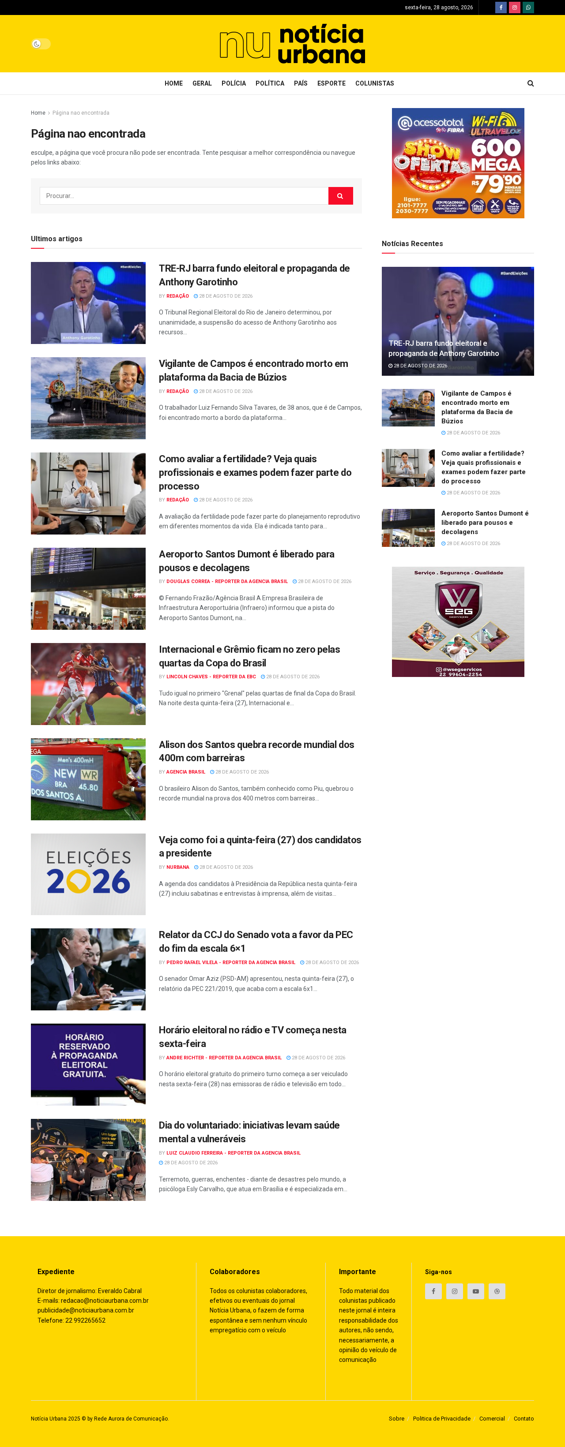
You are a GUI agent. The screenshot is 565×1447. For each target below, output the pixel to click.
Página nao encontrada (81, 113)
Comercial (492, 1418)
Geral (202, 83)
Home (174, 83)
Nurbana (177, 867)
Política (270, 83)
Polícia (234, 83)
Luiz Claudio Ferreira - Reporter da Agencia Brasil (233, 1153)
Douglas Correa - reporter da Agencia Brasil (227, 581)
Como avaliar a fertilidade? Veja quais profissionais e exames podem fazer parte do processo (255, 472)
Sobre (396, 1418)
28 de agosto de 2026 (225, 296)
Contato (524, 1418)
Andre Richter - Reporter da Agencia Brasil (224, 1058)
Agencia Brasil (185, 772)
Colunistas (374, 83)
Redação (177, 296)
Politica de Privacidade (442, 1418)
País (301, 83)
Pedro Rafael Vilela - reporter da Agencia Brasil (230, 962)
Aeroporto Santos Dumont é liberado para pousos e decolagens (485, 522)
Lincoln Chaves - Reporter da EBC (211, 677)
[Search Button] (340, 196)
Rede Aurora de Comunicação (131, 1419)
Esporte (331, 83)
